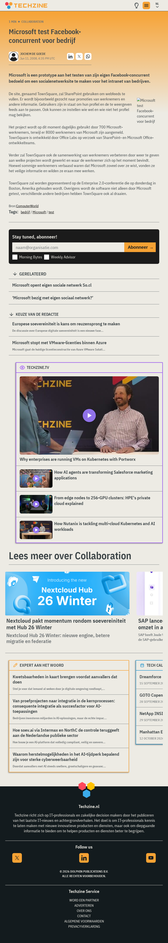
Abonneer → (141, 247)
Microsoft (39, 212)
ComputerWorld (27, 206)
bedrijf (25, 212)
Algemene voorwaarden (84, 921)
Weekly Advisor (63, 256)
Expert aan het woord (42, 665)
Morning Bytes (30, 256)
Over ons (84, 910)
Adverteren (84, 905)
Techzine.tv (38, 367)
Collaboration (32, 22)
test (51, 212)
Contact (84, 916)
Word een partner (84, 900)
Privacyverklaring (84, 926)
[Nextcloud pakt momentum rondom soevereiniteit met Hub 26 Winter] (67, 593)
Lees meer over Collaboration (70, 555)
